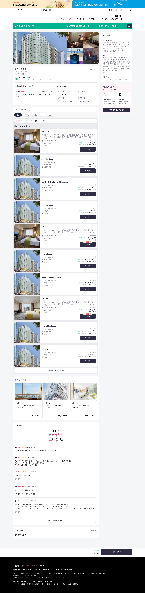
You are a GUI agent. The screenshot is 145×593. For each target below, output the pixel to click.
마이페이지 (121, 10)
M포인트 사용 (41, 120)
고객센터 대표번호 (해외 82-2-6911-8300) (31, 566)
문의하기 (93, 530)
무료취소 (42, 115)
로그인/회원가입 (110, 10)
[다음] (96, 400)
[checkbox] (36, 121)
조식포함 (27, 115)
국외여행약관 (46, 569)
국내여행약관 (55, 569)
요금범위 (50, 115)
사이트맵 (30, 569)
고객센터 (130, 10)
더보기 (45, 139)
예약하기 (87, 149)
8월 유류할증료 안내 (46, 10)
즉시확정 (34, 115)
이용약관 (37, 569)
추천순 (17, 115)
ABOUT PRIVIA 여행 (19, 569)
